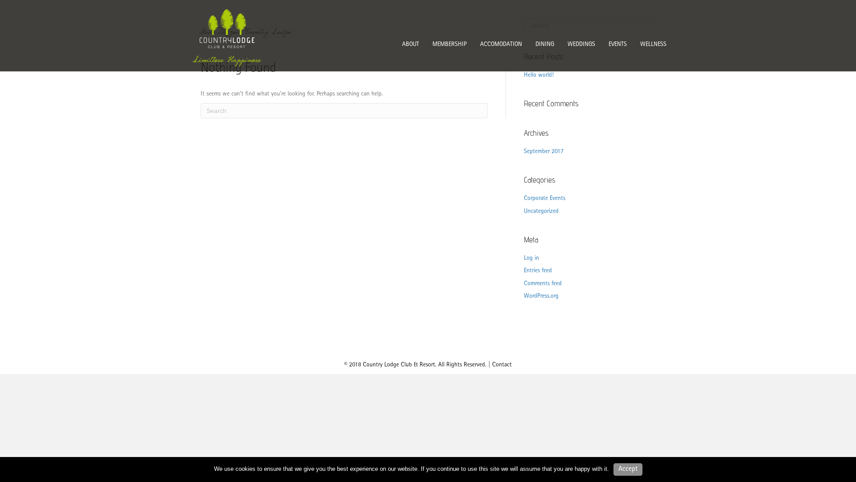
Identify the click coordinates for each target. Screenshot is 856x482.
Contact (502, 365)
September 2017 (544, 152)
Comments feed (543, 284)
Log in (531, 258)
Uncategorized (541, 211)
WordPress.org (541, 296)
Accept (628, 469)
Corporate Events (544, 198)
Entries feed (538, 271)
